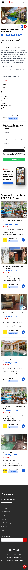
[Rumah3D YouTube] (14, 550)
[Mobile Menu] (3, 2)
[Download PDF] (25, 26)
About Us (3, 530)
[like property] (18, 26)
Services (3, 515)
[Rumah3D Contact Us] (25, 567)
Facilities (3, 84)
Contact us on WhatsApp (15, 159)
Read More (4, 80)
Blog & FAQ (4, 526)
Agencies (3, 519)
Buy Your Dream (5, 511)
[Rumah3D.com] (14, 495)
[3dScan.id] (17, 557)
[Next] (24, 15)
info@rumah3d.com (6, 502)
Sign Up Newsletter (5, 536)
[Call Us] (23, 240)
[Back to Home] (13, 2)
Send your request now (14, 151)
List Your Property (6, 523)
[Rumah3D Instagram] (17, 550)
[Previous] (3, 15)
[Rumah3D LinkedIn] (10, 550)
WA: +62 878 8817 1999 (8, 499)
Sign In (24, 2)
